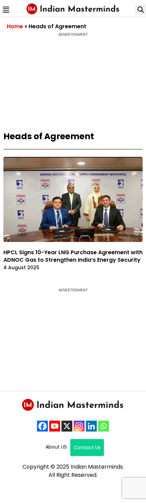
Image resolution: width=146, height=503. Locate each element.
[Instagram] (79, 426)
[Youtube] (54, 426)
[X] (66, 426)
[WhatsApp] (103, 426)
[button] (6, 9)
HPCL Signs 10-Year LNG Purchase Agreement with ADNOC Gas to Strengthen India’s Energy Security (73, 256)
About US (56, 446)
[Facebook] (42, 426)
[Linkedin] (91, 426)
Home (15, 26)
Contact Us (87, 447)
